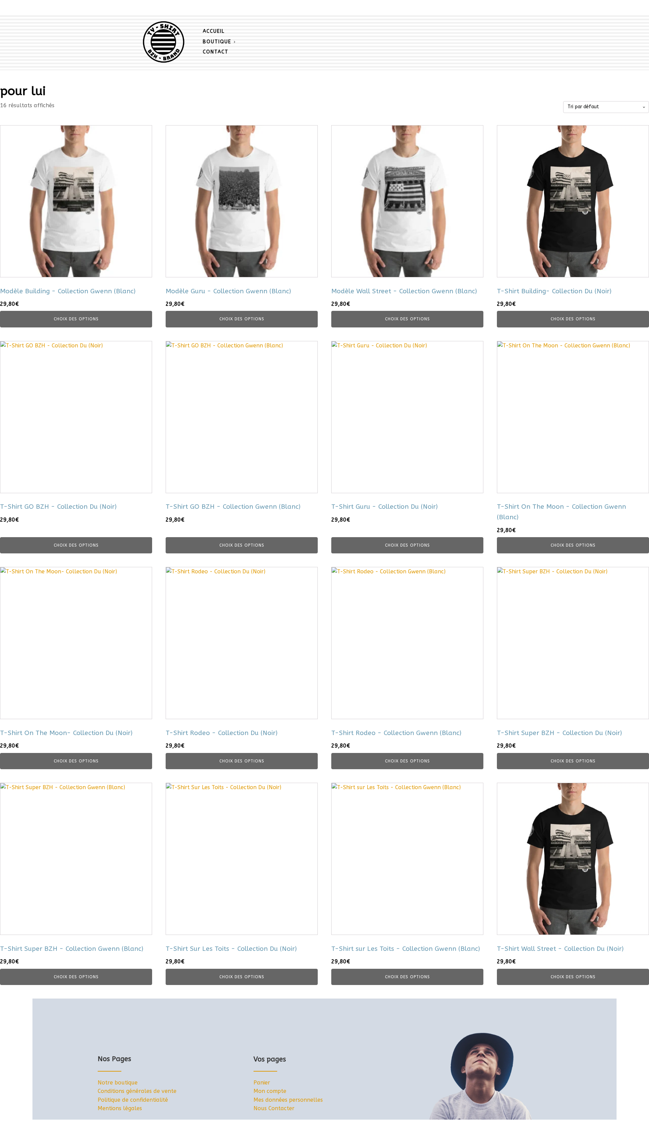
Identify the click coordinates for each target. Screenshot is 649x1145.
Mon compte (270, 1091)
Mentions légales (120, 1108)
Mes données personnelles (288, 1100)
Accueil (214, 31)
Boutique (217, 42)
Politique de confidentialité (133, 1100)
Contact (216, 52)
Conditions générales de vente (137, 1091)
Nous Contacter (274, 1108)
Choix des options (76, 319)
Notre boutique (118, 1082)
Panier (262, 1082)
